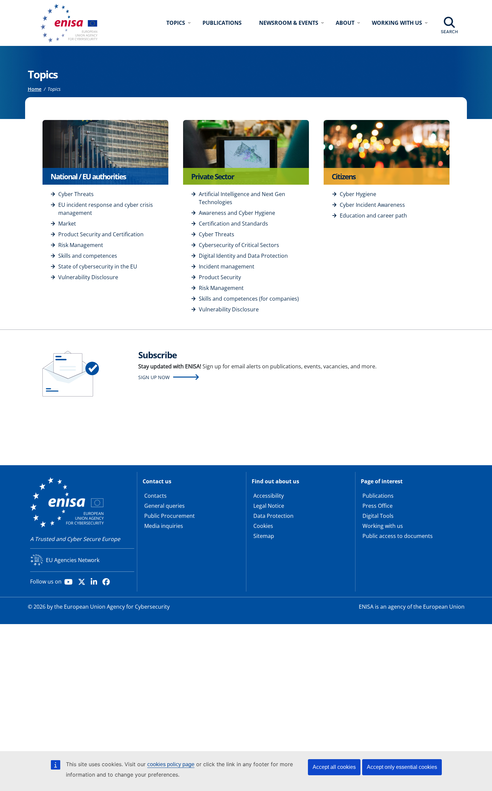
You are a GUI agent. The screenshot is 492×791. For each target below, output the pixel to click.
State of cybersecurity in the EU (97, 266)
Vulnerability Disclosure (88, 277)
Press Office (377, 505)
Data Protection (273, 516)
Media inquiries (163, 526)
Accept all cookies (334, 767)
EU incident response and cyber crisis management (105, 209)
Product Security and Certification (101, 234)
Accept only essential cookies (402, 767)
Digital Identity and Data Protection (243, 255)
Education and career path (373, 215)
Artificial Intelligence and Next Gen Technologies (242, 198)
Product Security (220, 277)
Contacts (155, 495)
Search (449, 31)
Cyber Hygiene (358, 194)
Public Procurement (169, 516)
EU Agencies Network (72, 560)
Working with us (382, 526)
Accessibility (268, 495)
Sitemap (263, 536)
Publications (222, 22)
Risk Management (80, 245)
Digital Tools (378, 516)
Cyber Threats (76, 194)
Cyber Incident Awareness (372, 204)
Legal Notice (268, 505)
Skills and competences (87, 255)
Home (35, 89)
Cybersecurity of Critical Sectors (239, 245)
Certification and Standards (233, 223)
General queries (164, 505)
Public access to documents (397, 536)
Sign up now (154, 377)
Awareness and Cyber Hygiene (237, 213)
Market (67, 223)
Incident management (226, 266)
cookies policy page (170, 764)
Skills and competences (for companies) (249, 298)
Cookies (263, 526)
